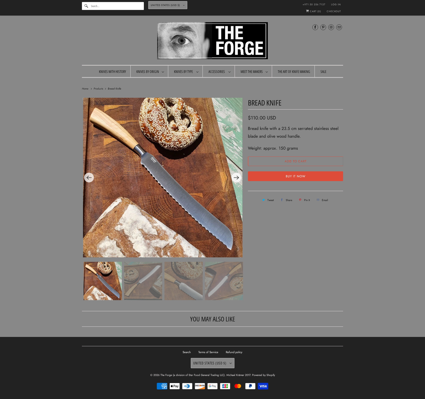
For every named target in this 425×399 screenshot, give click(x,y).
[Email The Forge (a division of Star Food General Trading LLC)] (339, 27)
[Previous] (89, 177)
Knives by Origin (148, 71)
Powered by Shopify (263, 375)
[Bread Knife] (162, 177)
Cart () (315, 11)
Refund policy (234, 352)
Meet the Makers (252, 71)
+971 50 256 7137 (314, 4)
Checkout (334, 11)
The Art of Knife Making (294, 71)
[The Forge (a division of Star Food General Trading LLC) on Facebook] (315, 27)
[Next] (236, 177)
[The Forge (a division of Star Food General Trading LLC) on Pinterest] (323, 27)
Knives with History (112, 71)
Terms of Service (208, 352)
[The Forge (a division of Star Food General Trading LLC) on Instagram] (331, 27)
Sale (323, 71)
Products (99, 89)
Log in (336, 4)
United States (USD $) (166, 5)
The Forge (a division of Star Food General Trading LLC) (192, 375)
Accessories (217, 71)
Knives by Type (184, 71)
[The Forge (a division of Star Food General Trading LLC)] (212, 41)
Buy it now (295, 176)
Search (187, 352)
